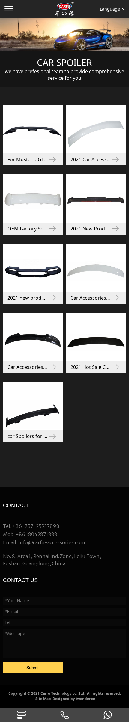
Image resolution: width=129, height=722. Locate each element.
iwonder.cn (85, 698)
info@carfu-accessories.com (51, 542)
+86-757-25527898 (35, 526)
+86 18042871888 (36, 534)
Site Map (43, 698)
